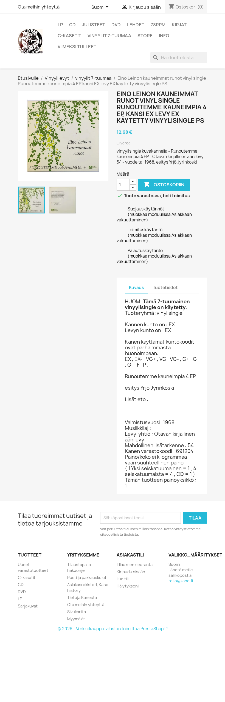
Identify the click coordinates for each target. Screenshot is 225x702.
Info (164, 36)
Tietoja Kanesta (82, 597)
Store (145, 36)
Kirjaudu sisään (131, 571)
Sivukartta (76, 611)
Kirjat (179, 25)
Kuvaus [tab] (136, 287)
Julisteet (93, 25)
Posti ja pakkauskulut (86, 577)
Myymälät (76, 618)
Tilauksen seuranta (135, 564)
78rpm (158, 25)
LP (60, 25)
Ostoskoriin (164, 184)
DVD (116, 25)
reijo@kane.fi (180, 580)
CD (72, 25)
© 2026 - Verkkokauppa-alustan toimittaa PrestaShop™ (113, 629)
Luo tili (122, 578)
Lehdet (135, 25)
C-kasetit (69, 36)
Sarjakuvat (28, 606)
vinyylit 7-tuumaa (109, 36)
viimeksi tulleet (77, 47)
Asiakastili (130, 555)
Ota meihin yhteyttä (39, 7)
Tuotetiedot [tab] (165, 287)
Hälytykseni (128, 586)
